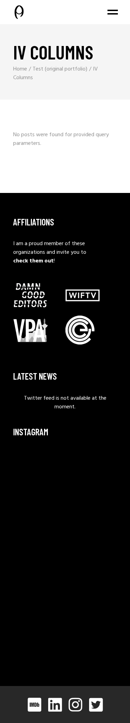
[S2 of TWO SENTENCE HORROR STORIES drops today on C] (38, 641)
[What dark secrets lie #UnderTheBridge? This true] (38, 466)
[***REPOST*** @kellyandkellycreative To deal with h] (38, 536)
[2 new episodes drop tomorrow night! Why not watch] (38, 606)
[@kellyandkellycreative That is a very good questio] (38, 571)
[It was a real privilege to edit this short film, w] (38, 501)
